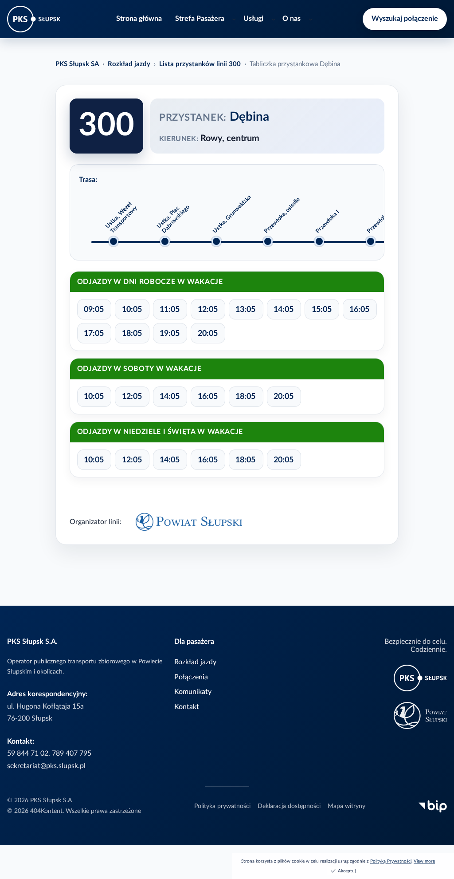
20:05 (208, 333)
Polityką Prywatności (390, 861)
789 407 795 (71, 753)
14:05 (284, 309)
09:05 (94, 309)
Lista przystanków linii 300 (200, 64)
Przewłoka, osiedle (282, 215)
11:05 (170, 309)
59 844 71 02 (27, 753)
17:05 (94, 333)
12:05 (208, 309)
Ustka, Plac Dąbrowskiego (173, 219)
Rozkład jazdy (129, 64)
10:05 (132, 309)
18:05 (132, 333)
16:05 (359, 309)
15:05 (322, 309)
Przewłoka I (327, 221)
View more (424, 861)
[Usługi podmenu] (273, 19)
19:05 (170, 333)
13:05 (245, 309)
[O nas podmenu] (311, 19)
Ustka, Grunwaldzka (232, 214)
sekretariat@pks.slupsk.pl (46, 765)
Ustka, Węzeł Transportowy (121, 217)
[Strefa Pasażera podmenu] (234, 19)
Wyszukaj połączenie (405, 18)
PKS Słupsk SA (77, 64)
